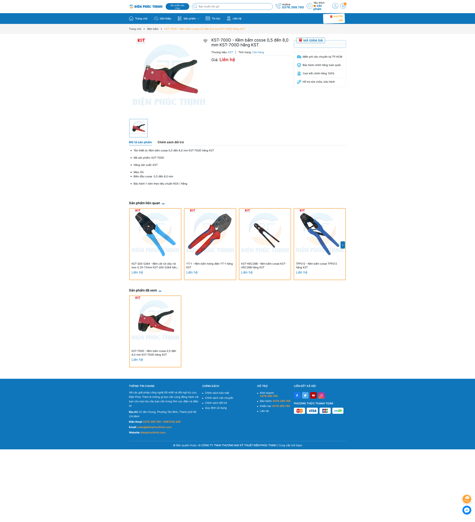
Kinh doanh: (269, 394)
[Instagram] (321, 395)
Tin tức (215, 18)
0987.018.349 (172, 421)
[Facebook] (297, 395)
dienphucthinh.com (153, 432)
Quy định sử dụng (216, 407)
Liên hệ (236, 18)
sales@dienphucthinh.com (154, 427)
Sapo (299, 445)
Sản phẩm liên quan (144, 203)
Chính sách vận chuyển (219, 397)
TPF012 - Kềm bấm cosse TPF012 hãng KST (316, 265)
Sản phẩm (189, 18)
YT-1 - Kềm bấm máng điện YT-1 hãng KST (209, 265)
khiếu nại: (275, 405)
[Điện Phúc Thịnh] (146, 6)
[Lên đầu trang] (467, 489)
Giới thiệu (165, 18)
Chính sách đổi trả (216, 402)
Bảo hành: (275, 400)
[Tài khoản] (335, 6)
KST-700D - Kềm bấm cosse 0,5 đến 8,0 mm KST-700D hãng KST (154, 352)
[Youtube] (313, 395)
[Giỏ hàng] (343, 6)
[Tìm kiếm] (195, 6)
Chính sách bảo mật (217, 392)
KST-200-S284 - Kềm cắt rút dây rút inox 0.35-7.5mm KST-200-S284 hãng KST (155, 265)
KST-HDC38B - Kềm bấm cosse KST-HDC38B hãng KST (263, 265)
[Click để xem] (169, 77)
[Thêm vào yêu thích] (205, 40)
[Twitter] (305, 395)
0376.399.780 (293, 7)
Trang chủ (140, 18)
